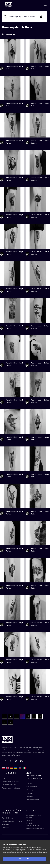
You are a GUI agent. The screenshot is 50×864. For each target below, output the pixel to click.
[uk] (15, 768)
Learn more (43, 852)
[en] (7, 768)
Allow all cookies (24, 859)
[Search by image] (41, 16)
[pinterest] (21, 761)
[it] (24, 768)
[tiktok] (4, 761)
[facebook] (10, 761)
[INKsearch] (8, 4)
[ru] (20, 768)
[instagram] (16, 761)
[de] (11, 768)
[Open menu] (45, 5)
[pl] (3, 768)
